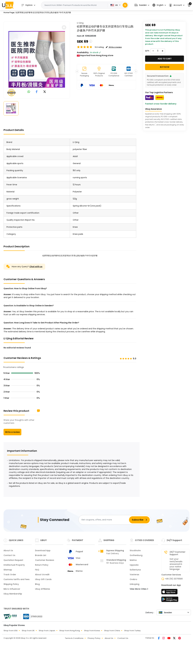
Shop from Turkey (132, 630)
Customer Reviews (44, 560)
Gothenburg (136, 555)
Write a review (12, 432)
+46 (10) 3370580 (174, 578)
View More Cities (138, 589)
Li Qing (80, 22)
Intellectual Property (14, 564)
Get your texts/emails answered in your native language (176, 564)
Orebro (133, 579)
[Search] (125, 5)
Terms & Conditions (74, 638)
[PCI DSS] (10, 616)
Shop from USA (11, 630)
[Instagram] (163, 638)
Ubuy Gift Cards (43, 579)
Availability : (83, 52)
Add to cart (165, 58)
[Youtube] (169, 638)
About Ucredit (42, 574)
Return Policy (41, 564)
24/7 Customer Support (177, 553)
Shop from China (112, 630)
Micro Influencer (12, 589)
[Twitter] (174, 638)
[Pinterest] (179, 638)
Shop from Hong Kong (69, 630)
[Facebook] (159, 638)
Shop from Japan (47, 630)
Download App (42, 550)
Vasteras (134, 574)
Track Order (10, 574)
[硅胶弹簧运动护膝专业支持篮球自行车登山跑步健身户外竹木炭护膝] (36, 59)
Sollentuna (135, 569)
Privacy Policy (94, 638)
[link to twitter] (44, 92)
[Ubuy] (7, 5)
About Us (8, 550)
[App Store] (169, 592)
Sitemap (8, 569)
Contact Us (9, 555)
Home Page (9, 12)
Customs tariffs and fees (17, 579)
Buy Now (164, 67)
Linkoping (134, 584)
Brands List (40, 555)
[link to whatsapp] (29, 92)
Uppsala (134, 564)
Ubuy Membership (13, 593)
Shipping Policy (11, 584)
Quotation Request (13, 560)
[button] (141, 5)
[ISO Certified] (31, 616)
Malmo (133, 560)
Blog (37, 584)
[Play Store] (169, 600)
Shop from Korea (92, 630)
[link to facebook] (37, 92)
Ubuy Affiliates (42, 589)
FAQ (37, 569)
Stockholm (135, 550)
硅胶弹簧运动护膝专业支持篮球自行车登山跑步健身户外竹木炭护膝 (43, 12)
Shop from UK (28, 630)
